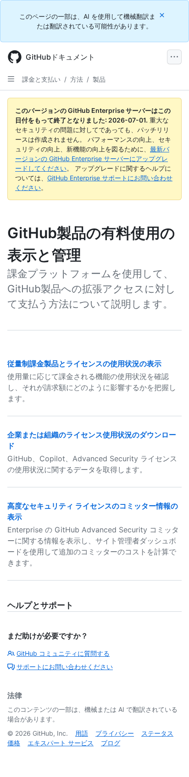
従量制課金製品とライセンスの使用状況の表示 (84, 363)
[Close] (163, 15)
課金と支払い (41, 79)
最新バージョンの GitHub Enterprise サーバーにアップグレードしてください (92, 158)
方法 (76, 79)
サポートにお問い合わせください (65, 667)
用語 (81, 733)
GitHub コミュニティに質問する (63, 653)
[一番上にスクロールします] (169, 757)
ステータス (157, 733)
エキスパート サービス (61, 743)
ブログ (110, 743)
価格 (13, 743)
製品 (99, 79)
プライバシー (114, 733)
